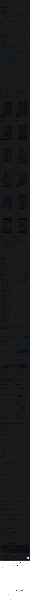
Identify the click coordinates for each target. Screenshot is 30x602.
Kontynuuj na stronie (15, 600)
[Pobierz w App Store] (15, 596)
